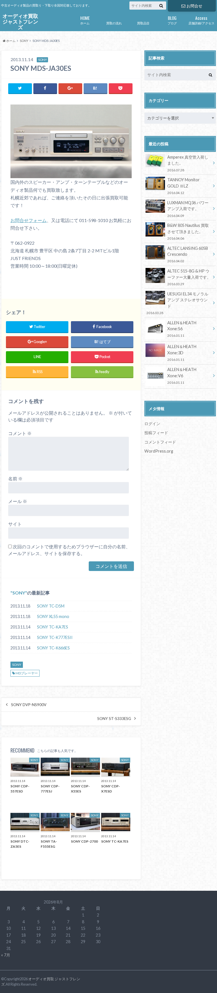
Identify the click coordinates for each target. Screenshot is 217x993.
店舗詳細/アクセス (201, 20)
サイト (15, 524)
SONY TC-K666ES (53, 647)
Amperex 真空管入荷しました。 (187, 163)
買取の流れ (114, 23)
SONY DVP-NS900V (28, 704)
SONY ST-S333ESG (114, 718)
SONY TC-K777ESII (55, 637)
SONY (18, 592)
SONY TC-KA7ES (52, 627)
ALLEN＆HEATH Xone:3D (181, 352)
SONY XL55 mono (53, 616)
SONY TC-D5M (50, 606)
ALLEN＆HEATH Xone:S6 (181, 329)
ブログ (172, 20)
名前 (15, 478)
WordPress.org (158, 451)
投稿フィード (156, 432)
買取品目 (143, 23)
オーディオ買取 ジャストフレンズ (20, 21)
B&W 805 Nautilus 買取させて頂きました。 (188, 231)
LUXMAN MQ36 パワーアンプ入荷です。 (188, 209)
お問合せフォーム (28, 220)
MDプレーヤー (27, 673)
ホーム (85, 20)
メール (17, 501)
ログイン (152, 423)
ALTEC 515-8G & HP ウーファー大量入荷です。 (189, 277)
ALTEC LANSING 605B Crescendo (187, 254)
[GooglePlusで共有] (70, 88)
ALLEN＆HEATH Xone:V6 (181, 375)
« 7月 (5, 954)
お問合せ (194, 5)
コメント (20, 433)
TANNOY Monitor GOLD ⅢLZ (183, 186)
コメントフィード (160, 442)
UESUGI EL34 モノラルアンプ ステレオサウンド (177, 303)
